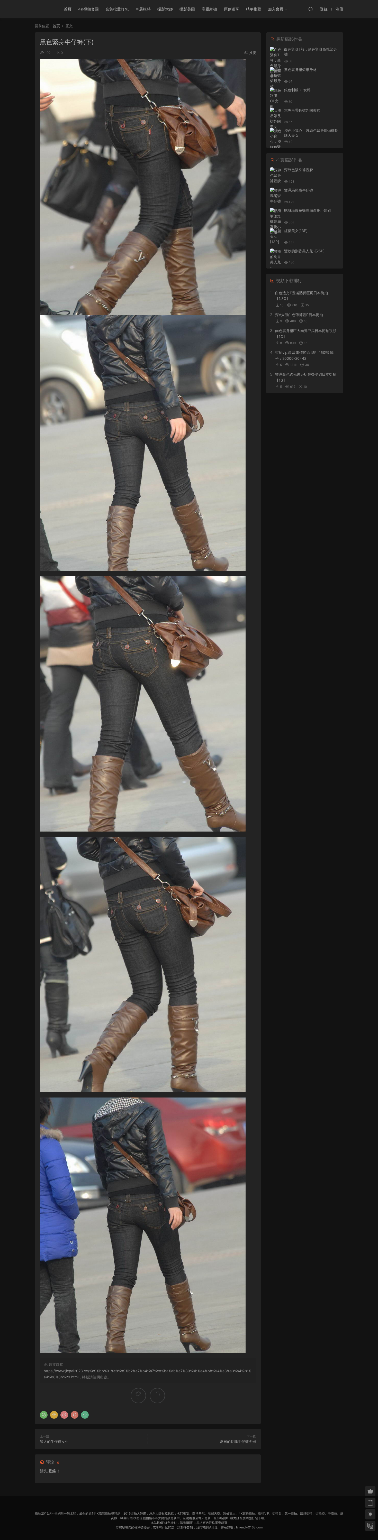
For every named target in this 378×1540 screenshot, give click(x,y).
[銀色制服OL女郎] (276, 98)
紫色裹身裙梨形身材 (300, 69)
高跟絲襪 (209, 9)
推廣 (252, 53)
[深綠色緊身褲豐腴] (276, 175)
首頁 (67, 9)
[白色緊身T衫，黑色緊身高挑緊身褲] (276, 63)
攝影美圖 (187, 9)
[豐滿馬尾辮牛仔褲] (276, 196)
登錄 (52, 1471)
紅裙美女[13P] (296, 230)
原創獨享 (231, 9)
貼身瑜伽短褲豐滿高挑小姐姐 (307, 210)
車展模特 (143, 9)
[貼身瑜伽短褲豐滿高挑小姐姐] (276, 221)
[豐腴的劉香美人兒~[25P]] (276, 261)
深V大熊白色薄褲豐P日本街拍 (299, 314)
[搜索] (310, 9)
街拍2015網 (44, 9)
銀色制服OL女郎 (297, 90)
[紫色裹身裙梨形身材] (276, 78)
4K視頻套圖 (88, 9)
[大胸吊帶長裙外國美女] (276, 118)
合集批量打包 (117, 9)
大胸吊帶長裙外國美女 (302, 110)
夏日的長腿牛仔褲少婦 (238, 1441)
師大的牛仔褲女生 (54, 1441)
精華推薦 (253, 9)
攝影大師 (165, 9)
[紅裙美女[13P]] (276, 236)
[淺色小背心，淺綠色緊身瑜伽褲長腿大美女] (276, 147)
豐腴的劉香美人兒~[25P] (304, 251)
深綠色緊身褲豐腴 (298, 170)
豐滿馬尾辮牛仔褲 (298, 190)
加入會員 (275, 9)
